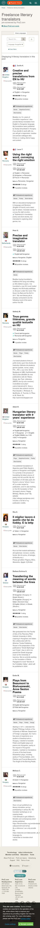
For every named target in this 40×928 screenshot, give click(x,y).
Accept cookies (26, 924)
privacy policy (25, 918)
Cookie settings (10, 924)
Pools (3, 8)
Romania (5, 161)
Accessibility (15, 866)
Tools (32, 854)
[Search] (30, 3)
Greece (5, 583)
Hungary (6, 527)
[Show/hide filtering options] (31, 39)
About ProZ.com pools (11, 26)
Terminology (12, 852)
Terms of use (25, 860)
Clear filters (12, 49)
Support (12, 860)
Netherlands (6, 243)
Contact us (20, 876)
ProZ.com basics (21, 858)
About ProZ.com (9, 858)
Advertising (32, 858)
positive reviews (21, 99)
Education (24, 854)
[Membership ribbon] (14, 65)
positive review (20, 342)
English (26, 866)
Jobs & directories (25, 852)
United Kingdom (5, 76)
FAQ (18, 860)
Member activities (12, 854)
